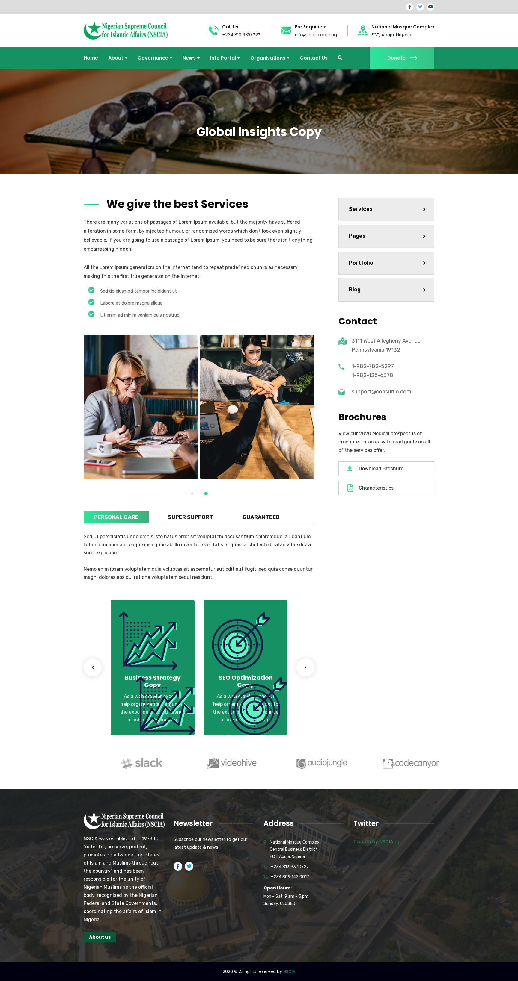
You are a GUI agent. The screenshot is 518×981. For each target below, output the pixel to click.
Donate (396, 57)
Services (361, 209)
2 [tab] (206, 493)
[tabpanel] (141, 407)
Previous (93, 667)
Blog (355, 289)
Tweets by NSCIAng (376, 841)
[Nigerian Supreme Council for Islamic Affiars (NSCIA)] (126, 30)
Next (305, 667)
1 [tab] (192, 493)
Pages (357, 236)
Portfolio (361, 263)
